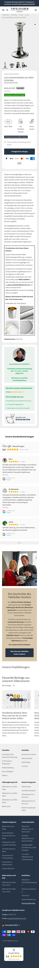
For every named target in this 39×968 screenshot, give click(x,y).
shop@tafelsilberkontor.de (16, 918)
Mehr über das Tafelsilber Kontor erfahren (19, 652)
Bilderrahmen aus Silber (8, 827)
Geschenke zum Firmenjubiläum (7, 856)
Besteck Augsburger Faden (28, 809)
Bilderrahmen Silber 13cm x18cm (9, 890)
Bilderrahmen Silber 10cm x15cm (9, 883)
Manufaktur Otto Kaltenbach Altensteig (9, 755)
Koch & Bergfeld (7, 771)
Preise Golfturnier (8, 868)
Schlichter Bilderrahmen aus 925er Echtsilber (28, 838)
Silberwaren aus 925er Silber (9, 787)
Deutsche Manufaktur (11, 74)
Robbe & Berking (8, 768)
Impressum (25, 895)
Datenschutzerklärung (29, 890)
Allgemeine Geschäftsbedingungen (29, 882)
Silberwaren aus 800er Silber (9, 794)
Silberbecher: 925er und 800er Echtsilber (9, 843)
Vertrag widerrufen (28, 903)
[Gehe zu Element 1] (5, 65)
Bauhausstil (6, 806)
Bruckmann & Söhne (29, 754)
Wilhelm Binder (27, 758)
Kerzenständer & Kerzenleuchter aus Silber (8, 835)
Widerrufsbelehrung (29, 899)
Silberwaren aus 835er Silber (9, 801)
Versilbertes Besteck (28, 790)
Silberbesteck (26, 786)
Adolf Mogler (26, 762)
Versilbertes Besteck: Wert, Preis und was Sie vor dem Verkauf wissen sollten (14, 715)
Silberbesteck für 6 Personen (28, 795)
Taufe (21, 15)
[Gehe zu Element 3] (18, 65)
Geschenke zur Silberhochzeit (7, 863)
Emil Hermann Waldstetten (7, 762)
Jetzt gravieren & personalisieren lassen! (16, 137)
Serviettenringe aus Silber (8, 850)
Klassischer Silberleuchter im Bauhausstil (27, 829)
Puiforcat (25, 766)
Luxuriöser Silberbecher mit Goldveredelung (27, 857)
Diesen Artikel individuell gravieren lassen (19, 143)
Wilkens (5, 775)
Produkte (14, 15)
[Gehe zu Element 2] (12, 65)
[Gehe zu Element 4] (25, 65)
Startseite (5, 15)
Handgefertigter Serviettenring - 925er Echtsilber (29, 847)
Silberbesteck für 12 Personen (28, 802)
